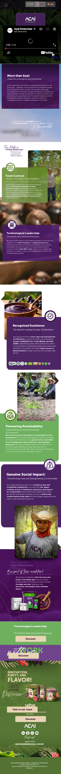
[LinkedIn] (23, 733)
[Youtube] (37, 733)
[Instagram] (32, 733)
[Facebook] (28, 733)
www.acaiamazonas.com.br (29, 744)
